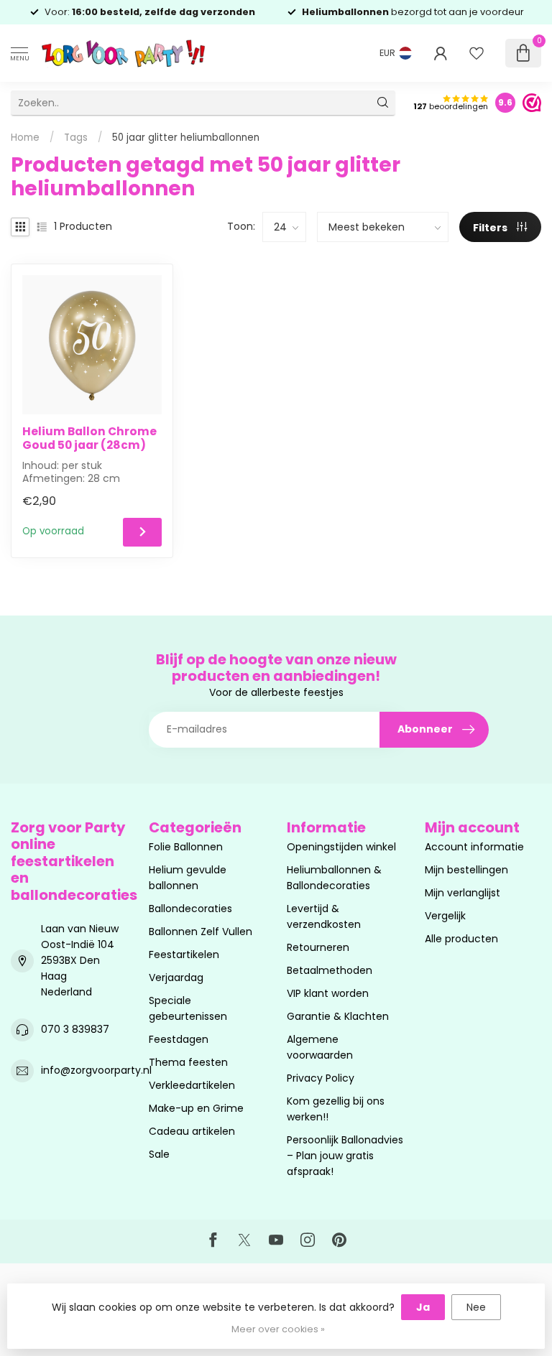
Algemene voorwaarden (320, 1047)
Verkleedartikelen (192, 1085)
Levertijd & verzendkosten (324, 916)
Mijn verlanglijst (462, 893)
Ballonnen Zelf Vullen (200, 931)
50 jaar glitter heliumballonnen (185, 137)
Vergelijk (445, 916)
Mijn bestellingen (466, 870)
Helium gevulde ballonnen (187, 878)
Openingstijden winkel (341, 847)
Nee (476, 1307)
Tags (76, 137)
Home (25, 137)
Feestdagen (178, 1039)
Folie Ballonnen (186, 847)
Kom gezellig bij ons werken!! (336, 1109)
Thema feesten (188, 1062)
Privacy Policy (320, 1078)
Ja (423, 1307)
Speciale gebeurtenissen (188, 1008)
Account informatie (474, 847)
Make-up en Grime (196, 1108)
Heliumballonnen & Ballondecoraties (334, 878)
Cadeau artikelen (192, 1131)
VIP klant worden (328, 993)
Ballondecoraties (190, 908)
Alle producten (461, 939)
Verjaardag (176, 977)
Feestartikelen (184, 954)
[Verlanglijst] (476, 53)
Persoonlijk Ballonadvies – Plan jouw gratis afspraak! (345, 1156)
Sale (159, 1154)
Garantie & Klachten (338, 1016)
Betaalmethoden (329, 970)
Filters (491, 227)
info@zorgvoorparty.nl (96, 1070)
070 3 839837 (75, 1029)
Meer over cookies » (278, 1329)
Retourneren (318, 947)
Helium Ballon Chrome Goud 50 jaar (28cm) (89, 438)
